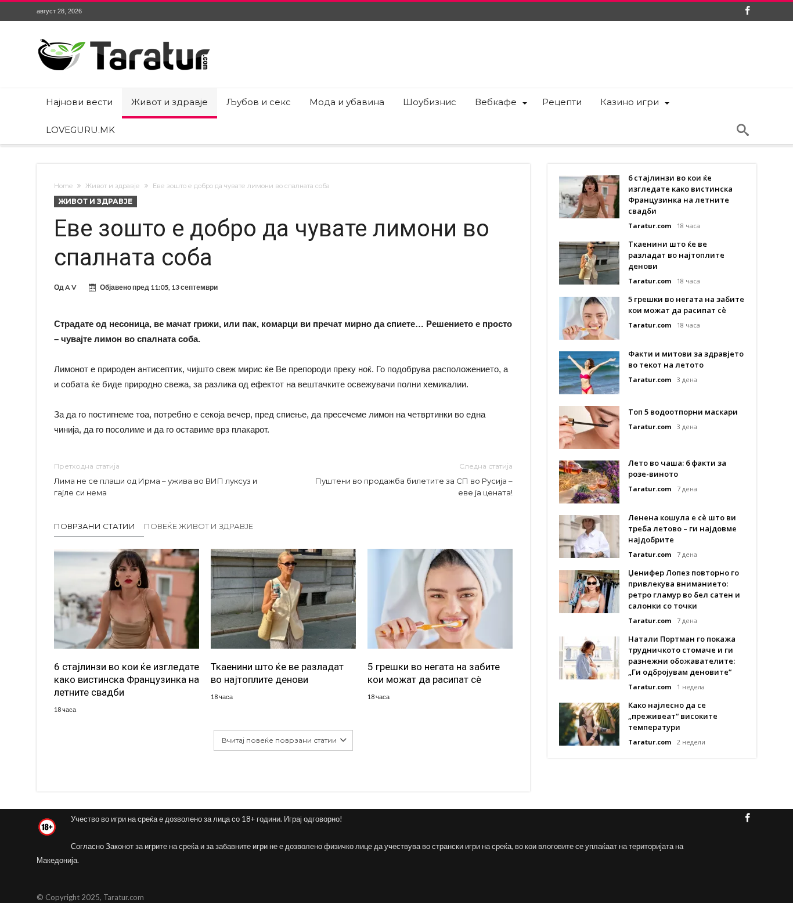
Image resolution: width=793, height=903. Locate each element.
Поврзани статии (94, 526)
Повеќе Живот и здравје (198, 526)
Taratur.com (649, 225)
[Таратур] (124, 38)
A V (71, 287)
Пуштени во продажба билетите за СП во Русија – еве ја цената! (414, 479)
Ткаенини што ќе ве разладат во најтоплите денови (277, 673)
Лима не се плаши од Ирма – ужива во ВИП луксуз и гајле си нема (155, 479)
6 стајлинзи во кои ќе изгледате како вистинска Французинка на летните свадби (126, 679)
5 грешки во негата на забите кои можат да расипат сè (433, 673)
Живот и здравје (112, 186)
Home (63, 186)
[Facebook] (747, 11)
